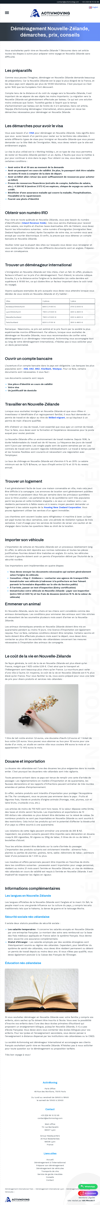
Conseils (50, 1177)
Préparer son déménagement (50, 1165)
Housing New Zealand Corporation (62, 507)
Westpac (57, 368)
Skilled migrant (57, 417)
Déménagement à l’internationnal (50, 1162)
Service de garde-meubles (50, 1174)
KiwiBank (46, 368)
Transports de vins (50, 1171)
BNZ (37, 368)
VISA (31, 133)
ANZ (31, 368)
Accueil (50, 1159)
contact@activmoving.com (68, 2)
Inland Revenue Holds (34, 223)
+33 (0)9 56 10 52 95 (90, 2)
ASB (26, 368)
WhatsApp (90, 1186)
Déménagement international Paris (19, 1189)
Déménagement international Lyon (50, 1189)
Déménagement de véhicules (50, 1168)
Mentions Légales (87, 1197)
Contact (50, 1180)
